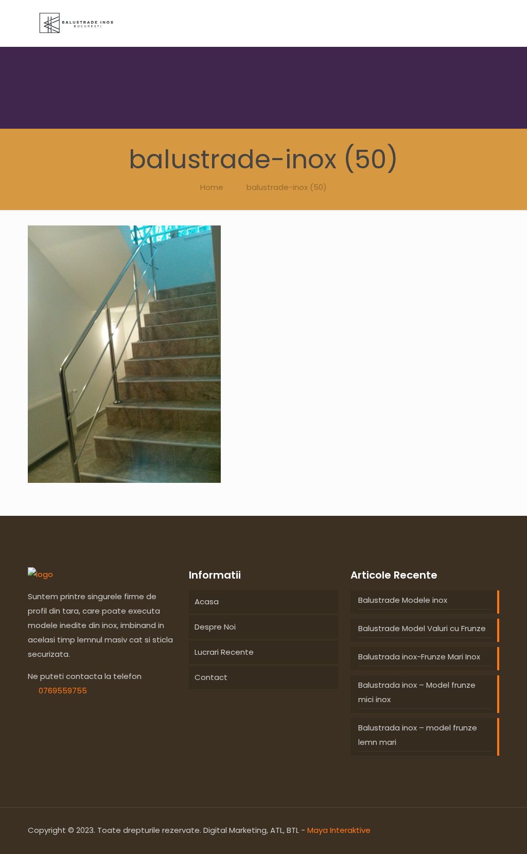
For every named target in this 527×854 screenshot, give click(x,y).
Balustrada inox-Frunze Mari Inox (419, 656)
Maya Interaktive (339, 830)
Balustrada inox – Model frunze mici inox (417, 692)
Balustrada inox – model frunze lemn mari (417, 734)
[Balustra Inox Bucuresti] (40, 574)
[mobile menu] (482, 23)
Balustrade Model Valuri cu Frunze (422, 628)
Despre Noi (215, 626)
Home (211, 187)
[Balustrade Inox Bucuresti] (76, 23)
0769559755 (63, 690)
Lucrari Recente (224, 652)
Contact (211, 677)
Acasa (207, 601)
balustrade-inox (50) (287, 187)
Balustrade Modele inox (402, 600)
